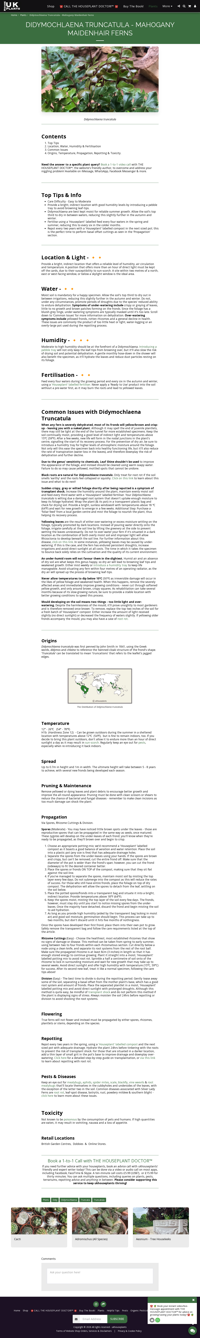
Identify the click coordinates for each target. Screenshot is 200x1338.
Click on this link (122, 478)
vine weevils (136, 1082)
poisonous (71, 1119)
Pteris (46, 1199)
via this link (147, 1058)
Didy (55, 1199)
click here (47, 1096)
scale (113, 1082)
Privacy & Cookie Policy (130, 1330)
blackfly (123, 1082)
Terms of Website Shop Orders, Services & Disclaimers (84, 1330)
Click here (60, 1058)
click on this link (62, 542)
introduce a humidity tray (110, 565)
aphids (87, 1082)
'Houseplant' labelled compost (118, 1044)
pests (141, 742)
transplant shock (99, 992)
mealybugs (74, 1082)
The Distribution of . (100, 706)
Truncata (85, 1199)
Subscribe (117, 1319)
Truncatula (99, 1199)
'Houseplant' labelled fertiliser (71, 384)
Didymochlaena (69, 1199)
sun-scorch (92, 742)
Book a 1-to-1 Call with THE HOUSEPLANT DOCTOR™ (100, 1161)
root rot (123, 619)
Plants (23, 15)
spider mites (101, 1082)
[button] (178, 6)
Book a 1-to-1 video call (116, 164)
